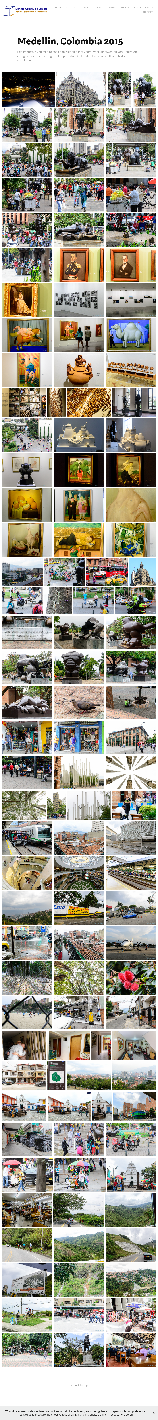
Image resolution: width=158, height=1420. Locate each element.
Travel (137, 7)
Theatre (125, 7)
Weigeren (127, 1414)
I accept (114, 1414)
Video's (149, 7)
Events (87, 7)
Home (58, 7)
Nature (113, 7)
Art (67, 7)
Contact (148, 12)
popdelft (100, 7)
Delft (76, 7)
